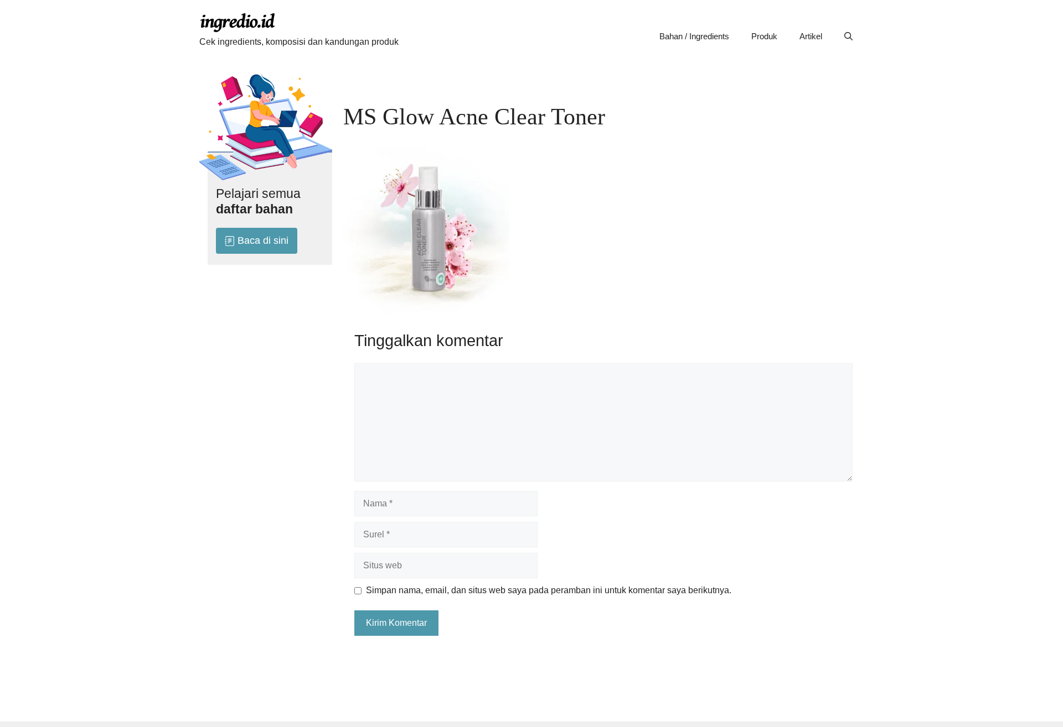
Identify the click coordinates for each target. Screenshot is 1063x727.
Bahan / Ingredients (694, 36)
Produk (764, 36)
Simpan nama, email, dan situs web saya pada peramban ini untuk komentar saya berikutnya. (548, 590)
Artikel (810, 36)
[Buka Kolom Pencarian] (848, 36)
